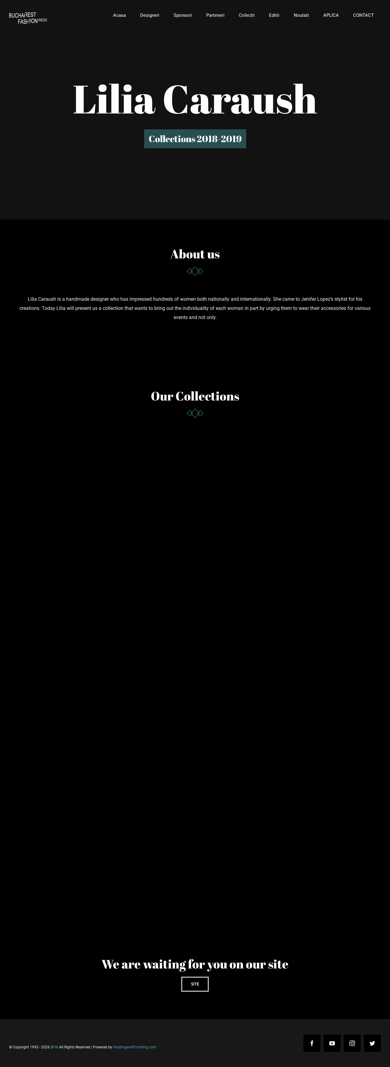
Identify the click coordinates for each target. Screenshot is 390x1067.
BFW (54, 1047)
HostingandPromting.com (134, 1047)
